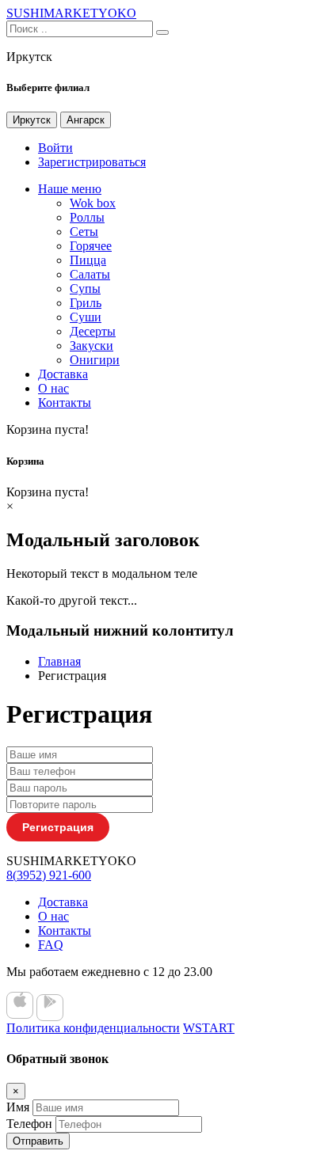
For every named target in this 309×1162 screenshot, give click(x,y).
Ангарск (86, 120)
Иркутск (32, 120)
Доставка (63, 374)
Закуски (91, 345)
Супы (85, 288)
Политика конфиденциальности (93, 1028)
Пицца (88, 260)
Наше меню (69, 189)
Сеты (84, 231)
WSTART (209, 1028)
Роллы (87, 217)
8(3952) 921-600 (48, 875)
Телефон (29, 1123)
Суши (85, 317)
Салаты (90, 274)
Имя (17, 1107)
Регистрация (57, 827)
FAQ (50, 944)
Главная (59, 661)
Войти (55, 147)
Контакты (64, 402)
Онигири (95, 359)
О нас (53, 388)
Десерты (93, 331)
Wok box (93, 203)
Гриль (85, 302)
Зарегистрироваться (92, 162)
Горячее (91, 246)
